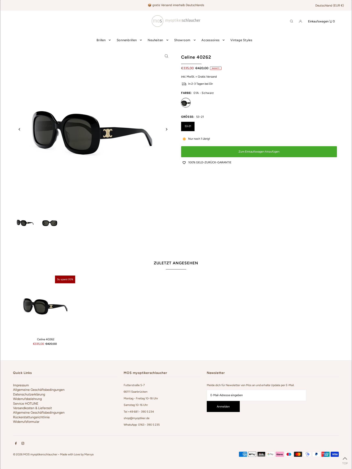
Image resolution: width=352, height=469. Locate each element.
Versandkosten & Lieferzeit (32, 408)
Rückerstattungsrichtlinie (31, 417)
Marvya (89, 454)
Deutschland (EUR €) (329, 5)
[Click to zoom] (166, 55)
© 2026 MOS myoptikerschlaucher (35, 454)
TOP (345, 463)
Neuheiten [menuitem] (155, 40)
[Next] (166, 129)
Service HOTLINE (25, 403)
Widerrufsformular (26, 422)
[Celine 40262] (45, 305)
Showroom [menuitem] (182, 40)
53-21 (188, 126)
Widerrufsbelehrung (27, 399)
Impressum (21, 385)
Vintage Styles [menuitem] (241, 40)
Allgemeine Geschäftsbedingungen (39, 390)
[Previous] (19, 129)
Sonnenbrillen (127, 40)
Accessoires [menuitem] (210, 40)
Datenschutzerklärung (29, 394)
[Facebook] (16, 444)
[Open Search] (291, 21)
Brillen (101, 40)
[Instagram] (22, 444)
